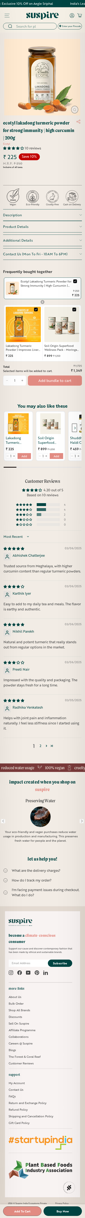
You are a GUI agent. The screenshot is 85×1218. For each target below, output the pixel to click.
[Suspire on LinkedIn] (45, 972)
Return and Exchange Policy (27, 1103)
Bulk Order (16, 1003)
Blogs (12, 1050)
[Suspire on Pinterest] (37, 972)
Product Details (16, 226)
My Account (17, 1083)
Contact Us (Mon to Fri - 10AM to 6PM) (35, 254)
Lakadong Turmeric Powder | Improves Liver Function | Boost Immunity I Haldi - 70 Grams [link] (22, 348)
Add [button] (24, 456)
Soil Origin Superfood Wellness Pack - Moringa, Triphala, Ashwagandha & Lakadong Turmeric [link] (61, 348)
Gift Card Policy (19, 1123)
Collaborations (18, 1037)
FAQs (12, 1096)
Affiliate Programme (22, 1030)
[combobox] (35, 26)
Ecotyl (6, 144)
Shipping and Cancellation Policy (31, 1116)
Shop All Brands (19, 1010)
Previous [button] (3, 821)
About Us (15, 997)
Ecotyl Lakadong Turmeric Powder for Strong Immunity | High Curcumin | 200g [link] (46, 283)
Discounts (15, 1017)
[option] (40, 823)
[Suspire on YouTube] (28, 972)
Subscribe (60, 963)
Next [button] (82, 821)
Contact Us (16, 1090)
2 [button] (40, 745)
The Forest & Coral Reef (25, 1057)
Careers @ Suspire (21, 1043)
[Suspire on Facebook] (19, 972)
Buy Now (63, 1211)
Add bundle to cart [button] (54, 380)
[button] (14, 148)
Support (14, 1074)
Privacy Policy (61, 1203)
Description (12, 215)
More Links (17, 988)
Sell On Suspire (19, 1023)
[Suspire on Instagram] (11, 972)
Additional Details (18, 240)
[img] (14, 548)
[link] (12, 288)
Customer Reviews (21, 1063)
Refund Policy (18, 1110)
